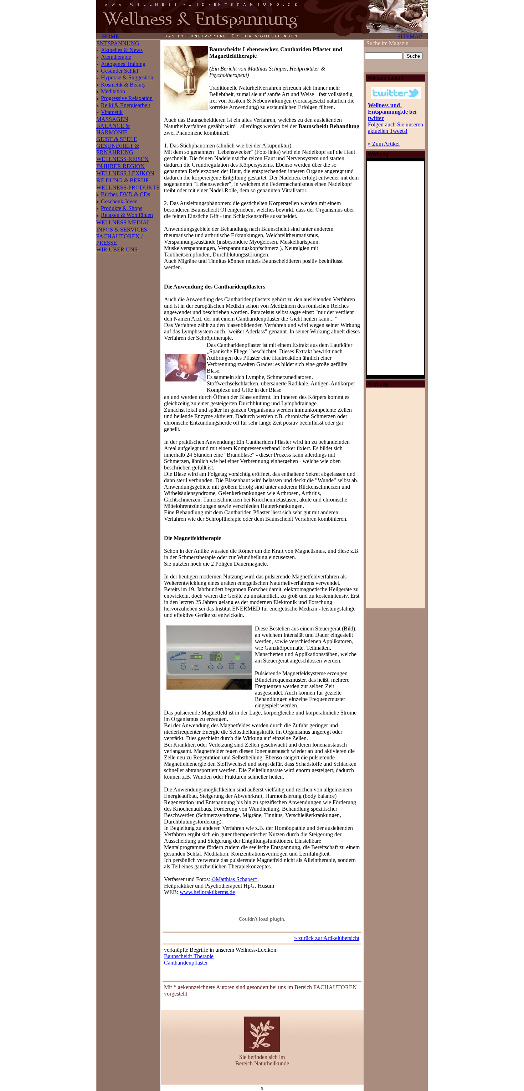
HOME (110, 36)
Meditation (113, 91)
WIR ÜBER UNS (117, 249)
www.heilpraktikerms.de (207, 892)
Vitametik (112, 112)
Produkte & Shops (121, 208)
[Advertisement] (395, 498)
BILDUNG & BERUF (122, 180)
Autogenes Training (123, 64)
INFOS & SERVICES (121, 230)
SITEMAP (409, 36)
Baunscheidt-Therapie (189, 956)
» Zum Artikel (384, 144)
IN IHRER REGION (120, 166)
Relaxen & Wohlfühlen (127, 215)
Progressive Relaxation (127, 98)
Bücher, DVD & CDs (125, 194)
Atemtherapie (116, 57)
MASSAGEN (112, 119)
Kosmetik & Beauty (123, 85)
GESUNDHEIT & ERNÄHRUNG (117, 149)
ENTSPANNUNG (117, 43)
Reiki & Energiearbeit (125, 105)
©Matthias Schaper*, (235, 879)
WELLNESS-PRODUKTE (128, 188)
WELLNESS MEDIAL (123, 222)
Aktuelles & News (122, 50)
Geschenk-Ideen (119, 201)
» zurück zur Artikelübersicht (326, 938)
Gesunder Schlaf (119, 71)
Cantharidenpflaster (186, 963)
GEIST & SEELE (116, 139)
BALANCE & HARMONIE (113, 129)
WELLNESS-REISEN (122, 159)
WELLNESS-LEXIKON (125, 173)
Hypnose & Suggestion (127, 77)
